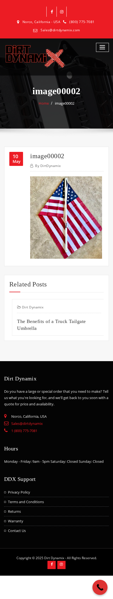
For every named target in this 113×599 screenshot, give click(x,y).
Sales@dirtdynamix (27, 423)
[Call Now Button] (100, 587)
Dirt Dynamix (30, 307)
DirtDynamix (48, 165)
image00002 (64, 103)
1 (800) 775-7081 (24, 430)
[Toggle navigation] (102, 47)
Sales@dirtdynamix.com (60, 30)
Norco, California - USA (41, 21)
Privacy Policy (19, 492)
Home (44, 103)
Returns (14, 511)
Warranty (15, 521)
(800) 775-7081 (81, 21)
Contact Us (17, 530)
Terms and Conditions (26, 501)
